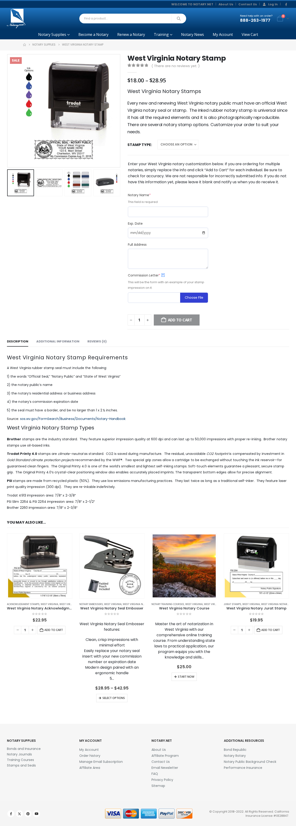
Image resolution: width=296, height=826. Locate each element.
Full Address (137, 244)
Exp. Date (135, 223)
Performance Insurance (243, 767)
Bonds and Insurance (24, 748)
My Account (223, 34)
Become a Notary (93, 34)
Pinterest (28, 813)
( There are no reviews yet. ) (175, 65)
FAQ (154, 773)
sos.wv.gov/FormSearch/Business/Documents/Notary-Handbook (73, 418)
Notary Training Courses (167, 604)
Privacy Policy (162, 779)
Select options (113, 698)
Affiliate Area (89, 767)
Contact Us (247, 4)
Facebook (10, 813)
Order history (89, 755)
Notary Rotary (235, 755)
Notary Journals (19, 754)
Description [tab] (17, 341)
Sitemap (158, 785)
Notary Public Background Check (250, 761)
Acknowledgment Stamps (23, 604)
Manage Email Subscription (101, 761)
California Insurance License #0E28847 (267, 814)
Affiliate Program (165, 755)
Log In (273, 4)
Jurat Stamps (232, 604)
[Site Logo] (16, 18)
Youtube (36, 813)
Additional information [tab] (57, 341)
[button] (8, 110)
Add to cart (53, 630)
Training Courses (20, 760)
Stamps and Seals (21, 765)
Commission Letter (152, 275)
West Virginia (49, 604)
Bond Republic (235, 749)
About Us (226, 4)
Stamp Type (139, 144)
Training (161, 34)
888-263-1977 (255, 20)
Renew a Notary (131, 34)
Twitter (19, 813)
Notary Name (147, 195)
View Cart (250, 34)
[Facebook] (286, 5)
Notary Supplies (52, 34)
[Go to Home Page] (24, 45)
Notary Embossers (91, 604)
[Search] (179, 18)
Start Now (186, 677)
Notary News (192, 34)
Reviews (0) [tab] (97, 341)
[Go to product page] (39, 566)
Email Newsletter (164, 767)
